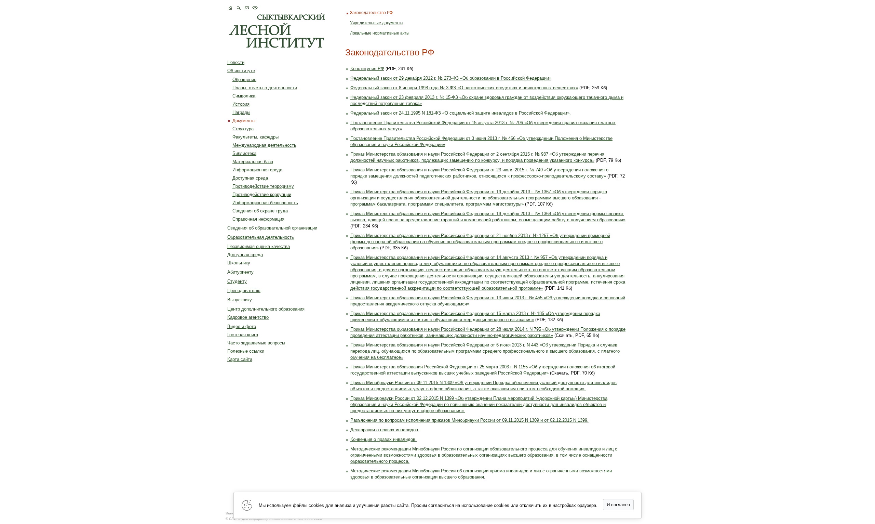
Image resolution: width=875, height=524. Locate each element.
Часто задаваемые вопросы (256, 342)
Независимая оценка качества (258, 246)
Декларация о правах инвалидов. (384, 429)
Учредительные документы (376, 23)
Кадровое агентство (248, 317)
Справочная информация (258, 219)
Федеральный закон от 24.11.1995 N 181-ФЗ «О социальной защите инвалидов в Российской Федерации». (460, 113)
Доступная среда (250, 178)
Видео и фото (241, 326)
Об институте (241, 70)
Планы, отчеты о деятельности (264, 87)
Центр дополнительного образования (266, 309)
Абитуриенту (240, 272)
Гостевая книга (242, 334)
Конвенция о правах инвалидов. (383, 439)
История (241, 104)
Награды (241, 112)
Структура (243, 128)
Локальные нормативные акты (379, 33)
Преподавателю (243, 290)
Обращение (244, 79)
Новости (235, 62)
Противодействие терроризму (263, 186)
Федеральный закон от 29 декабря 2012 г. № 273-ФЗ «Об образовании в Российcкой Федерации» (450, 78)
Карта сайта (239, 359)
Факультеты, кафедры (255, 137)
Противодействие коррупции (261, 194)
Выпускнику (239, 299)
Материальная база (252, 161)
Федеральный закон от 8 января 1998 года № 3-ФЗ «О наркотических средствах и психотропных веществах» (464, 87)
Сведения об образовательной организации (272, 228)
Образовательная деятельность (260, 237)
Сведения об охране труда (260, 210)
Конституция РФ (367, 68)
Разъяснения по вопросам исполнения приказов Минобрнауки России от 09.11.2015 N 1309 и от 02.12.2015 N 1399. (469, 420)
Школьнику (238, 262)
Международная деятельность (264, 145)
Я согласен (618, 504)
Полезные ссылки (245, 351)
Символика (243, 96)
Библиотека (244, 153)
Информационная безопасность (265, 202)
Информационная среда (257, 169)
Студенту (237, 281)
